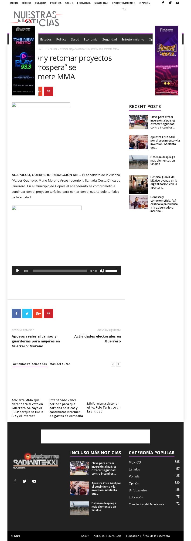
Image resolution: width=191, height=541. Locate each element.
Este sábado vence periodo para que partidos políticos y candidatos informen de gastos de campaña (66, 408)
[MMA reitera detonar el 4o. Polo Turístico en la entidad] (104, 386)
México (26, 3)
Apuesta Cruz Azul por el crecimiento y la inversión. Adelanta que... (165, 142)
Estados (40, 3)
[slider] (112, 270)
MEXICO (135, 462)
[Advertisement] (124, 19)
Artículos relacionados (30, 364)
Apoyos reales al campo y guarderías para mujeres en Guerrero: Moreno (36, 341)
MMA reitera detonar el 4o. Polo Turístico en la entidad (103, 407)
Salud (69, 3)
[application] (66, 270)
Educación (136, 497)
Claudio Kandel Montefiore (146, 504)
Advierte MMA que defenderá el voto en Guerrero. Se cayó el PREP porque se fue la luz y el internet (28, 408)
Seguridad (101, 3)
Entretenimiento (124, 3)
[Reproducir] (17, 270)
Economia (84, 3)
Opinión (144, 3)
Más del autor (60, 364)
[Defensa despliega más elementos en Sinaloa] (138, 162)
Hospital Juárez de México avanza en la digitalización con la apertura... (163, 182)
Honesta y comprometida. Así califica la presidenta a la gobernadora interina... (164, 204)
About (85, 536)
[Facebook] (163, 3)
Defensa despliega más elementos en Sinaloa (162, 160)
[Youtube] (177, 3)
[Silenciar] (101, 270)
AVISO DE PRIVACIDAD (107, 536)
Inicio (14, 3)
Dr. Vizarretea (138, 490)
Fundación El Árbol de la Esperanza (148, 536)
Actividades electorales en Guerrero (97, 338)
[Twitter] (170, 3)
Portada (134, 476)
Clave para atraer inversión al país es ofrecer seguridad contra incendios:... (162, 122)
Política (55, 3)
